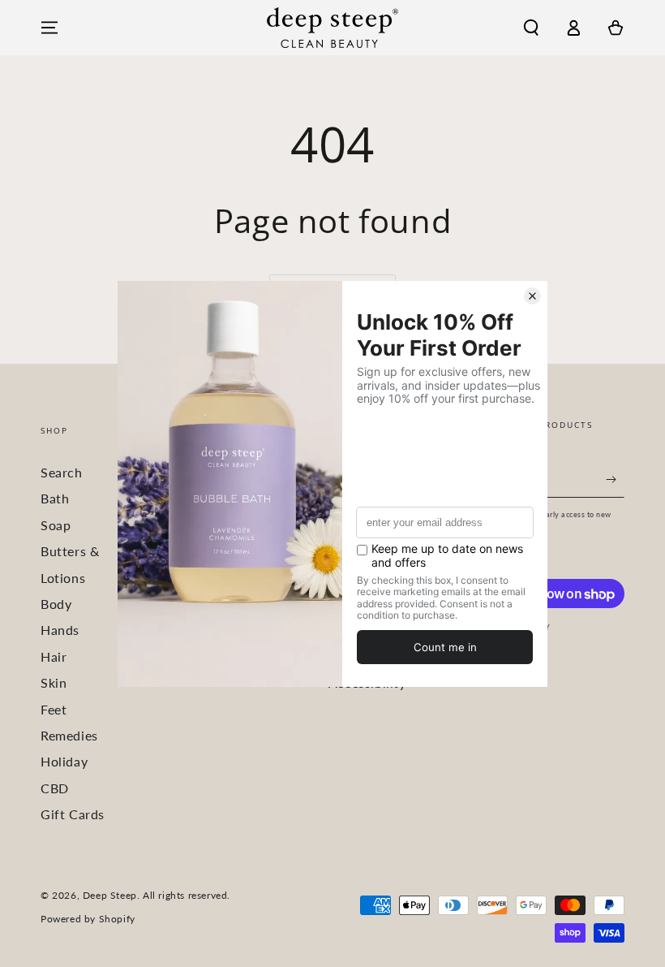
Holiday (64, 761)
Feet (53, 709)
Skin (53, 682)
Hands (60, 629)
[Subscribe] (615, 479)
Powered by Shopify (88, 919)
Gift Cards (73, 814)
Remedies (69, 735)
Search (62, 472)
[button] (531, 27)
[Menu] (49, 27)
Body (56, 603)
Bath (55, 498)
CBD (55, 788)
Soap (56, 525)
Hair (53, 656)
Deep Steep (110, 895)
